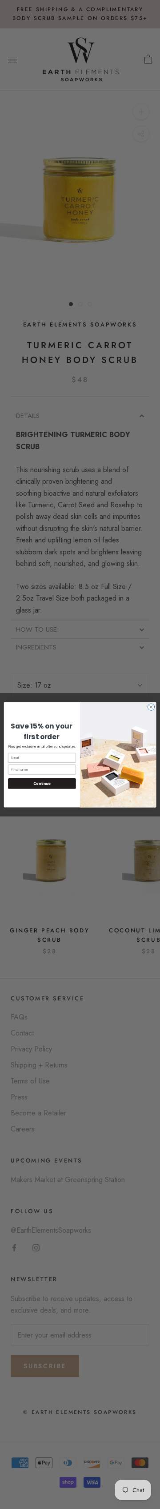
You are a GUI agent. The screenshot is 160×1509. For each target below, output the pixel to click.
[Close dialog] (151, 706)
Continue (41, 783)
